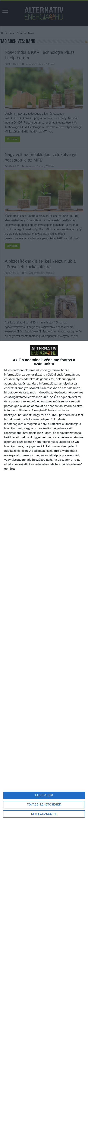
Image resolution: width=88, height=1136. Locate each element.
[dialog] (44, 738)
